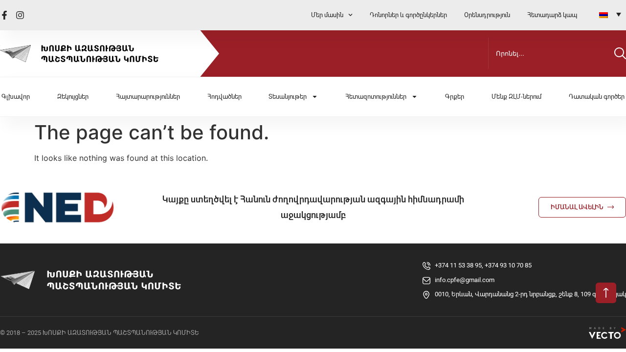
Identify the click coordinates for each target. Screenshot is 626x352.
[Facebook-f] (4, 15)
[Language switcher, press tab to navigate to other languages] (610, 14)
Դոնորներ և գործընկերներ (408, 15)
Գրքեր (454, 96)
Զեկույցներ (73, 96)
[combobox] (549, 53)
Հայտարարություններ (148, 96)
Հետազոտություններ (375, 96)
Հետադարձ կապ (552, 15)
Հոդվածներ (224, 96)
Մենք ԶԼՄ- (516, 96)
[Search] (620, 53)
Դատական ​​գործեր (597, 96)
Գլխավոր (15, 96)
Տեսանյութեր (287, 96)
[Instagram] (20, 15)
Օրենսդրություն (487, 15)
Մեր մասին (327, 15)
